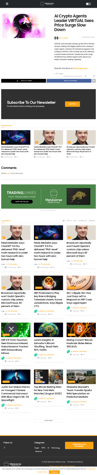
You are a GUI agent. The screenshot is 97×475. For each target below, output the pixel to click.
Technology (82, 221)
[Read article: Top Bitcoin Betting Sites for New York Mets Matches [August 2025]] (48, 376)
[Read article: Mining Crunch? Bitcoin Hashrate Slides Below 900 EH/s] (81, 330)
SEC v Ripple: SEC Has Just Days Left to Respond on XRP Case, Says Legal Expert (79, 297)
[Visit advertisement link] (48, 196)
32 (51, 401)
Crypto (60, 73)
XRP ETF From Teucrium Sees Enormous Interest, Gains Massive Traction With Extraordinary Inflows (14, 346)
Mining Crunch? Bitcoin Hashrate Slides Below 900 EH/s (80, 343)
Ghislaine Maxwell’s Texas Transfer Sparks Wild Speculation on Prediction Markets (79, 391)
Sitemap (72, 466)
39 (17, 157)
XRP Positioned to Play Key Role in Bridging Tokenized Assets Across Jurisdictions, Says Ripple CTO (48, 299)
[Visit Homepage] (47, 4)
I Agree (54, 472)
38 (83, 405)
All (64, 221)
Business (92, 221)
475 (51, 314)
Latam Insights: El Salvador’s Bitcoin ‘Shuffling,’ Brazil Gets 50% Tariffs (46, 344)
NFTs (75, 221)
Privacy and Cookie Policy (58, 466)
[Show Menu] (7, 4)
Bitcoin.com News (47, 311)
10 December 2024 (88, 37)
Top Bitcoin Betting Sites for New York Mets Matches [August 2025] (48, 390)
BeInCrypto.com (80, 68)
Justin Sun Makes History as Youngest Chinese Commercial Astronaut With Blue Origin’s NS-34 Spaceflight (15, 393)
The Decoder (13, 264)
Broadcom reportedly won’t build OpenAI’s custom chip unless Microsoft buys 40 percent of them (81, 150)
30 (86, 264)
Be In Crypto (63, 38)
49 (18, 361)
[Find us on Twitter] (4, 447)
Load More (48, 421)
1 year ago (42, 314)
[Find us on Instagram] (9, 447)
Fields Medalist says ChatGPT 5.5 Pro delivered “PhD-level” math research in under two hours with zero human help (15, 150)
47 (83, 311)
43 (50, 157)
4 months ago (8, 157)
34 (82, 157)
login (8, 173)
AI (56, 73)
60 (51, 358)
